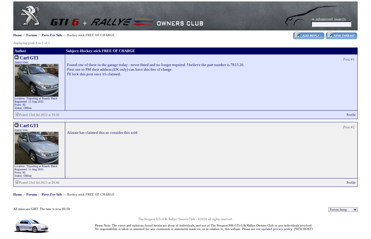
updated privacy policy (276, 229)
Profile (351, 114)
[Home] (30, 24)
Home (17, 35)
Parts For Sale (52, 35)
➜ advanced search (328, 19)
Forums (31, 35)
